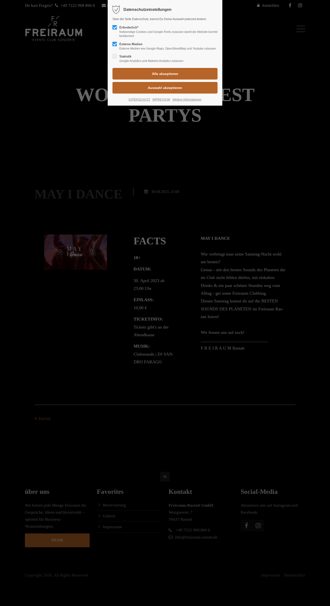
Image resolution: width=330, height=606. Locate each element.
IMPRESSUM (161, 99)
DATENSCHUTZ (139, 99)
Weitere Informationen (186, 99)
